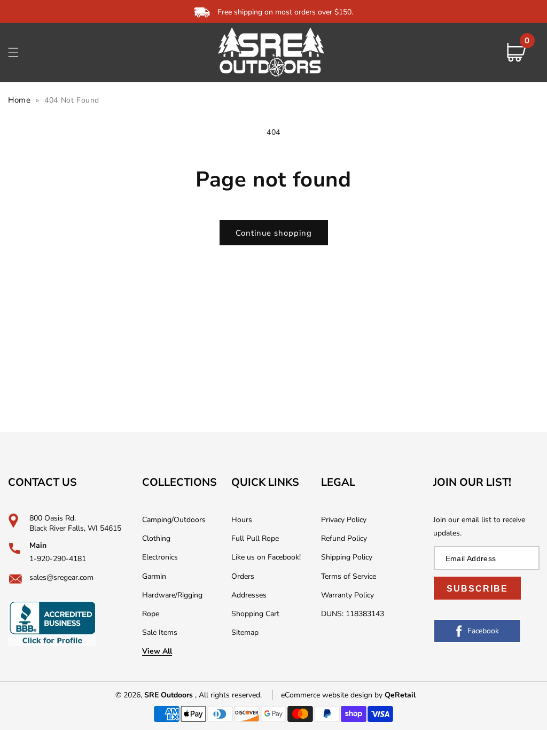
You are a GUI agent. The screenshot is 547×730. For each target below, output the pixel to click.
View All (157, 651)
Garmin (154, 576)
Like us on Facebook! (266, 557)
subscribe (477, 588)
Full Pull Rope (255, 538)
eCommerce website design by (333, 695)
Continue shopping (274, 233)
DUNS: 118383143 (352, 614)
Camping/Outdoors (174, 520)
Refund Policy (344, 538)
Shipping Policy (346, 557)
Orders (242, 576)
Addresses (249, 595)
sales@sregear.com (61, 577)
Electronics (160, 557)
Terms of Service (348, 576)
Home (19, 100)
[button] (13, 52)
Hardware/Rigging (172, 595)
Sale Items (159, 632)
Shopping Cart (255, 614)
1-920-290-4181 (57, 559)
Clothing (156, 538)
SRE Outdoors (168, 695)
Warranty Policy (347, 595)
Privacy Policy (343, 520)
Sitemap (245, 632)
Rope (150, 614)
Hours (241, 520)
